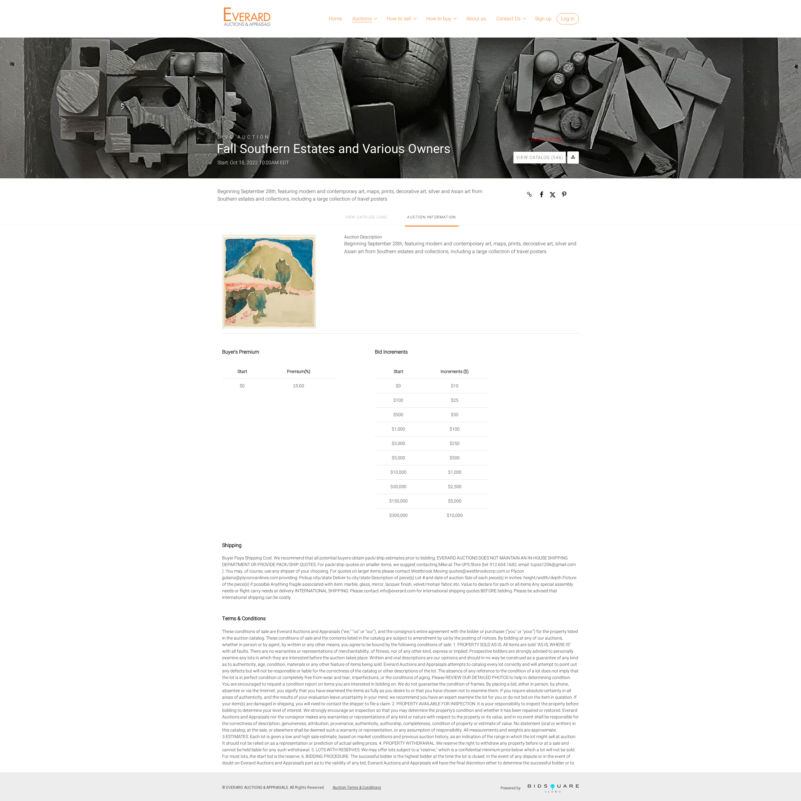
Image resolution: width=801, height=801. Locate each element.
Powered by (511, 788)
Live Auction (243, 137)
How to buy (438, 19)
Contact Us (508, 19)
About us (476, 19)
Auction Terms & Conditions (357, 787)
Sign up (543, 19)
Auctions (362, 19)
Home (335, 19)
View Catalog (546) (539, 157)
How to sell (399, 19)
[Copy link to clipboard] (529, 194)
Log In (567, 19)
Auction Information (431, 217)
